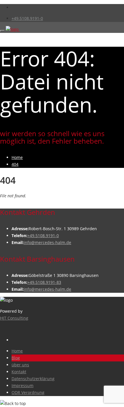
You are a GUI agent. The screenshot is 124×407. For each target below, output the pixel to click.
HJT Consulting (14, 318)
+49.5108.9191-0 (27, 18)
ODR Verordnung (28, 392)
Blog (16, 358)
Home (17, 351)
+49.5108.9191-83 (44, 282)
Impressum (22, 385)
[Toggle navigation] (2, 31)
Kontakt (19, 371)
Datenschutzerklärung (33, 378)
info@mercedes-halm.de (47, 242)
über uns (20, 364)
